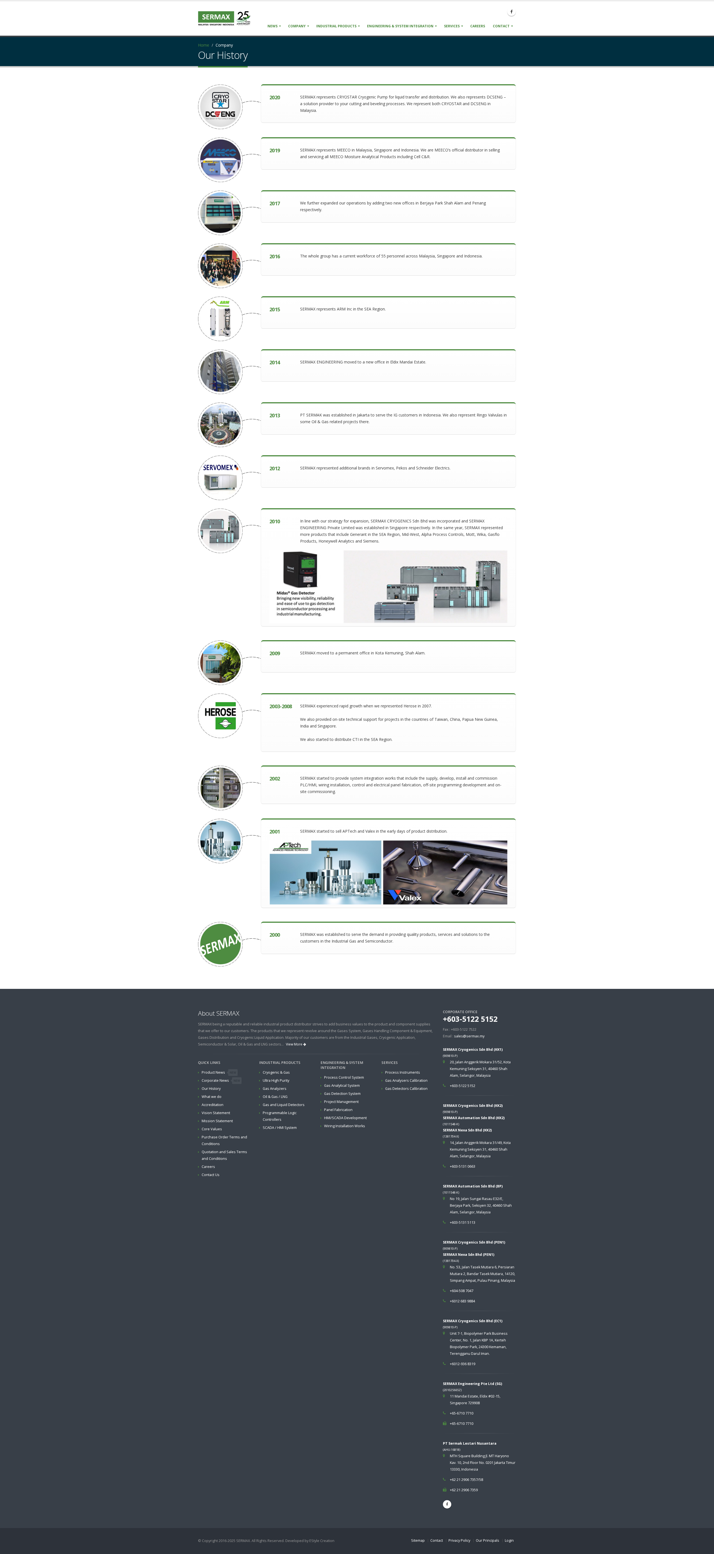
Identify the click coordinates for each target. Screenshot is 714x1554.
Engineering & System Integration (400, 26)
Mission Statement (217, 1121)
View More (294, 1044)
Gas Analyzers (274, 1088)
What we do (211, 1096)
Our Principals (487, 1540)
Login (509, 1540)
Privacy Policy (459, 1540)
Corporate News (221, 1080)
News (272, 26)
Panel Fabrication (338, 1109)
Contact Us (210, 1174)
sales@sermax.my (469, 1036)
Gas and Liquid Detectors (284, 1104)
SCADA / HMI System (280, 1127)
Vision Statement (216, 1112)
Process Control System (344, 1077)
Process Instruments (402, 1072)
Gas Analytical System (342, 1085)
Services (452, 26)
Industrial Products (336, 26)
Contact (501, 26)
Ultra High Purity (276, 1080)
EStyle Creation (321, 1540)
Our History (211, 1088)
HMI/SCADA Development (345, 1117)
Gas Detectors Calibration (406, 1088)
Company (297, 26)
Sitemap (418, 1540)
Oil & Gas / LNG (275, 1096)
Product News (219, 1072)
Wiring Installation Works (344, 1126)
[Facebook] (511, 12)
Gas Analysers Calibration (406, 1080)
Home (203, 45)
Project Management (341, 1101)
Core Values (212, 1129)
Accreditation (212, 1104)
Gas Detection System (342, 1093)
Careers (477, 26)
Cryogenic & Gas (276, 1072)
